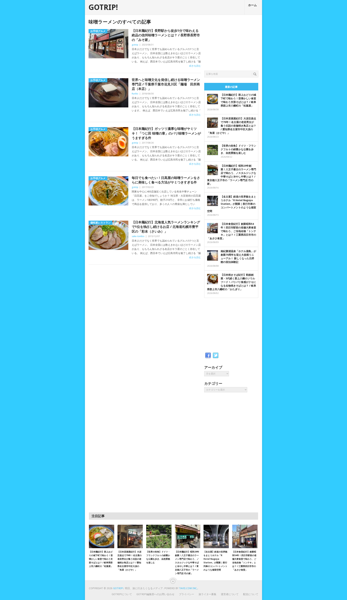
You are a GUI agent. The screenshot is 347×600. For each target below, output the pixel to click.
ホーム (252, 5)
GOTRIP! (103, 7)
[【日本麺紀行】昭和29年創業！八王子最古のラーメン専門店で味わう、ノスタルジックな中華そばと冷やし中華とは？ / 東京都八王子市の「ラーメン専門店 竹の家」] (187, 536)
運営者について (230, 594)
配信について (250, 594)
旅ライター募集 (207, 594)
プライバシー (186, 594)
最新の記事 (231, 86)
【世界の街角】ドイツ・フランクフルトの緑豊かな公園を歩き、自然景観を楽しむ (238, 149)
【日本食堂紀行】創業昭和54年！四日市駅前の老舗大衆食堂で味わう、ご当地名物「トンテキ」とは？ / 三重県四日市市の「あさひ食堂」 (231, 231)
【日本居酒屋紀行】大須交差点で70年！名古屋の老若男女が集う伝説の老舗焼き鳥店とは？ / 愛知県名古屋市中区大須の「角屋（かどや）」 (231, 125)
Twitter (216, 355)
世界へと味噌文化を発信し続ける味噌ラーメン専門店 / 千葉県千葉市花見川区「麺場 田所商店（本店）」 (166, 84)
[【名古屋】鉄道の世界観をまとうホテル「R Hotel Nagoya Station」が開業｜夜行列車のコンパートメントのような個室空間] (216, 536)
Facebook (208, 355)
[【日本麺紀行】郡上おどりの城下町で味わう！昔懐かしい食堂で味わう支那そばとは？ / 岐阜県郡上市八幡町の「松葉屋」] (101, 536)
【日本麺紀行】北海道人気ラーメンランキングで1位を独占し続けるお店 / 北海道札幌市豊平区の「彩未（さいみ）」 (166, 226)
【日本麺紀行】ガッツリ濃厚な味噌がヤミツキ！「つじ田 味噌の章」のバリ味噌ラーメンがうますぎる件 (166, 133)
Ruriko (135, 93)
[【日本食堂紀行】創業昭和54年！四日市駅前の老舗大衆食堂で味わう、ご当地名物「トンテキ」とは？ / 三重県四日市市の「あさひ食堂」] (245, 536)
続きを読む (195, 65)
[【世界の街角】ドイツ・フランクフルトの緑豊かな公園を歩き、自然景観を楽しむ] (159, 536)
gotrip (135, 44)
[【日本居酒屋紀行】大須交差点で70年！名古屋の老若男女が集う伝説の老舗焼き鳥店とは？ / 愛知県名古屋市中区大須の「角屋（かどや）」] (130, 536)
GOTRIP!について (122, 594)
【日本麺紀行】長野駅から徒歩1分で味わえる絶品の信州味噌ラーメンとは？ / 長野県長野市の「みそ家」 (166, 35)
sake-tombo (138, 236)
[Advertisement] (231, 41)
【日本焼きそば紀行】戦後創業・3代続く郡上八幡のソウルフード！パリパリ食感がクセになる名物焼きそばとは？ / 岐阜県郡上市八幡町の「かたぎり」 (231, 282)
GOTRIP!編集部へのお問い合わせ (155, 594)
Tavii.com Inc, (188, 588)
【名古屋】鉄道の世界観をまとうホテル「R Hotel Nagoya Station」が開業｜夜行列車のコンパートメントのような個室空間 (231, 204)
